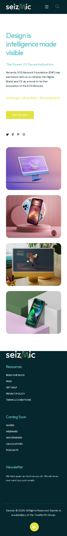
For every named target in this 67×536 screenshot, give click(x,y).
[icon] (7, 134)
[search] (57, 7)
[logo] (18, 6)
